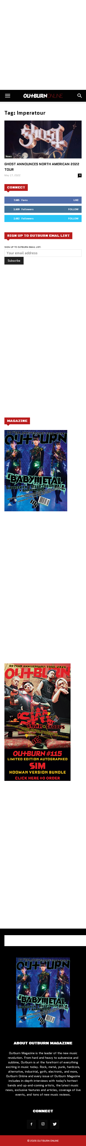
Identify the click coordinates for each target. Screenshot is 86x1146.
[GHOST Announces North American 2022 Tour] (43, 139)
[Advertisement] (43, 45)
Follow (73, 209)
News (9, 156)
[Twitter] (54, 1124)
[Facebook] (31, 1124)
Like (76, 200)
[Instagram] (43, 1124)
